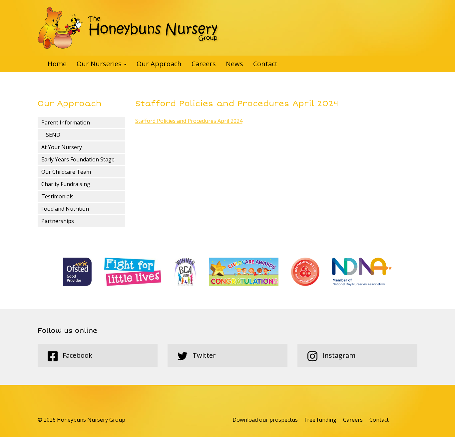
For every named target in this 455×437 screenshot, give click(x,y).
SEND (53, 134)
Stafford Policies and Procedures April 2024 (188, 120)
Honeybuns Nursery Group (128, 28)
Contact (265, 63)
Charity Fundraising (65, 184)
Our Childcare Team (66, 171)
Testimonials (57, 196)
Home (57, 63)
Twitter (203, 355)
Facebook (76, 355)
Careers (204, 63)
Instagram (338, 355)
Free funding (320, 419)
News (234, 63)
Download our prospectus (265, 419)
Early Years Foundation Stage (78, 159)
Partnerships (57, 221)
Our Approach (159, 63)
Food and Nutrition (65, 208)
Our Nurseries (100, 63)
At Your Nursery (61, 147)
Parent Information (65, 122)
